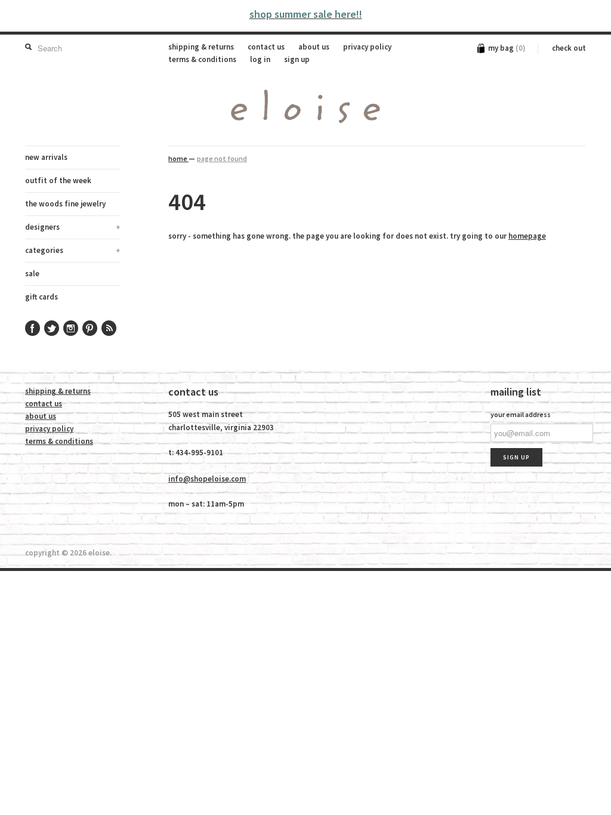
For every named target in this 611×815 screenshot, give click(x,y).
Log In (260, 59)
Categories (73, 250)
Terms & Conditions (202, 59)
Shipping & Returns (201, 47)
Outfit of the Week (58, 180)
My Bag (507, 48)
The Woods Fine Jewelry (65, 204)
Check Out (569, 48)
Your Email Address (520, 414)
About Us (313, 47)
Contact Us (266, 47)
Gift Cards (41, 297)
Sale (32, 273)
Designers (73, 227)
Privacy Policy (367, 47)
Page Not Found (222, 158)
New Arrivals (46, 157)
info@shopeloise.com (207, 479)
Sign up (297, 59)
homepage (527, 236)
